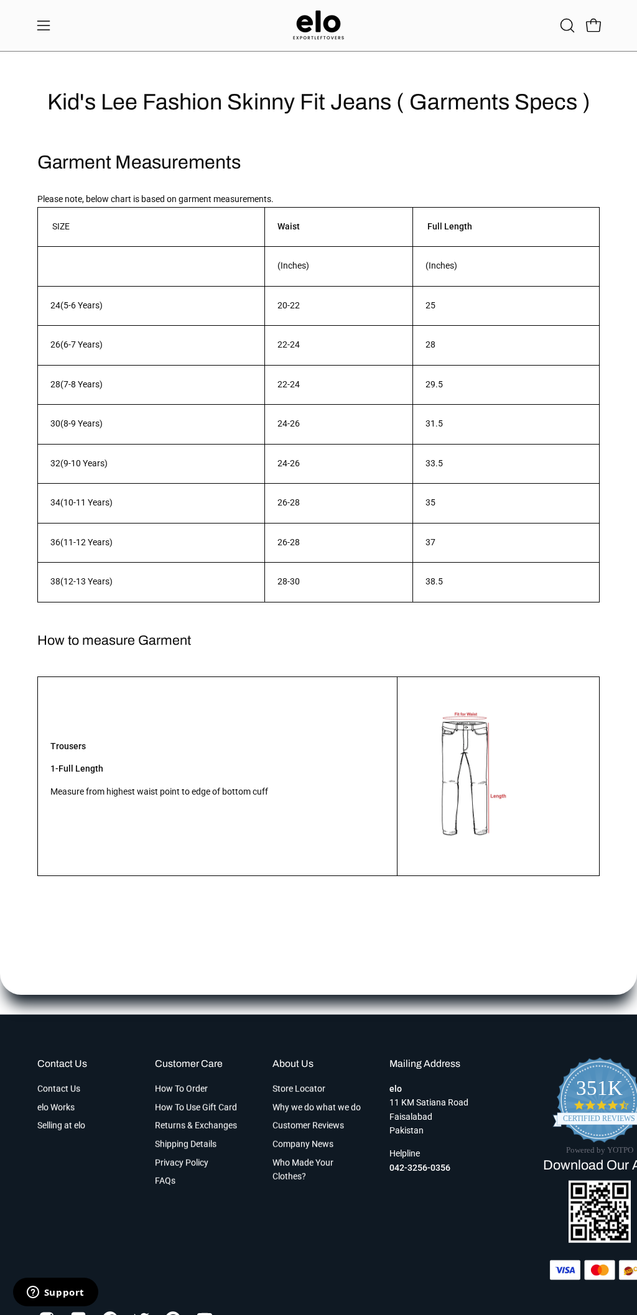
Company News (302, 1144)
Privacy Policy (181, 1162)
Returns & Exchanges (196, 1125)
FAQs (165, 1181)
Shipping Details (185, 1144)
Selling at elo (61, 1125)
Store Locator (298, 1089)
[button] (566, 25)
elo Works (56, 1107)
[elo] (318, 25)
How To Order (181, 1089)
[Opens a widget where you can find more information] (55, 1293)
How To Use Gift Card (196, 1107)
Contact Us (62, 1063)
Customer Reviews (308, 1125)
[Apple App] (600, 1239)
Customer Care (189, 1063)
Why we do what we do (316, 1107)
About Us (293, 1063)
